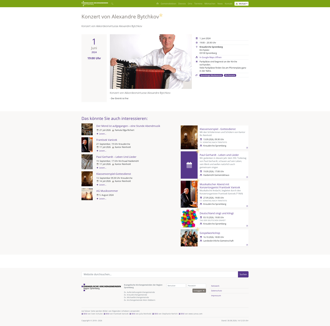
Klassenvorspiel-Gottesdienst (113, 174)
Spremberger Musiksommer (211, 75)
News (220, 3)
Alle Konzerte (230, 75)
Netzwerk (215, 286)
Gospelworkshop (210, 233)
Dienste (182, 3)
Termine (198, 3)
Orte (190, 3)
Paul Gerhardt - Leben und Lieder (219, 155)
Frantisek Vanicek (106, 140)
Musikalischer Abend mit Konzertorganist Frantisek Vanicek (220, 186)
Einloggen (198, 290)
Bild (85, 313)
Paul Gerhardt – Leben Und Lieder (116, 157)
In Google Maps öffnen (211, 57)
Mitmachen (209, 3)
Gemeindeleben (168, 3)
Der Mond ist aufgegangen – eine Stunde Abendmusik (128, 126)
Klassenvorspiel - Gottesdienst (218, 129)
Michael (242, 3)
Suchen (243, 274)
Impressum (216, 295)
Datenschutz (216, 290)
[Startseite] (94, 3)
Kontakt (228, 3)
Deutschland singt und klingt (217, 213)
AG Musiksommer (107, 191)
